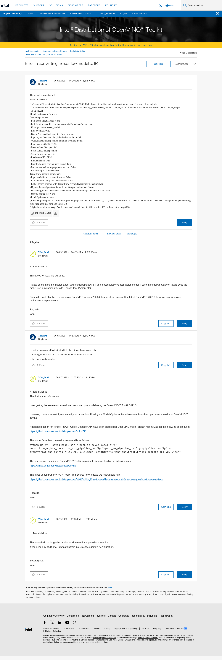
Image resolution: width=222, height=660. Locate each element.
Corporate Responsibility (132, 620)
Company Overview (54, 620)
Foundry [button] (107, 5)
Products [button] (21, 5)
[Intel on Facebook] (44, 627)
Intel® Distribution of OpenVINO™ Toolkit (44, 54)
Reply (185, 222)
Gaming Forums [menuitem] (111, 13)
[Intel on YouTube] (67, 627)
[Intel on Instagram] (74, 627)
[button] (191, 81)
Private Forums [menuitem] (147, 13)
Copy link (166, 324)
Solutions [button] (54, 5)
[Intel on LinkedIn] (59, 627)
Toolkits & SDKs (81, 50)
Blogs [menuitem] (129, 13)
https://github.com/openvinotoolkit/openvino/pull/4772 (58, 433)
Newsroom (88, 620)
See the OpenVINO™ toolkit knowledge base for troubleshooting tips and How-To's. (111, 45)
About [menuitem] (31, 13)
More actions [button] (182, 63)
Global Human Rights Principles (130, 644)
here (112, 592)
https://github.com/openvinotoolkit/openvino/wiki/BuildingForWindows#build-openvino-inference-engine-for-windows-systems (96, 482)
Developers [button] (73, 5)
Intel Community (33, 50)
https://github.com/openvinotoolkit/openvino (53, 468)
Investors (101, 620)
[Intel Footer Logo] (28, 633)
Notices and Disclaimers (146, 642)
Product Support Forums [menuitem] (85, 13)
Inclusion (152, 620)
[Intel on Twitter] (52, 627)
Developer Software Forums (57, 50)
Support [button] (38, 5)
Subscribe (158, 63)
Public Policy (166, 620)
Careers (112, 620)
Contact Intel (74, 620)
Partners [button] (91, 5)
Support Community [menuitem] (12, 13)
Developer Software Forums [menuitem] (53, 13)
